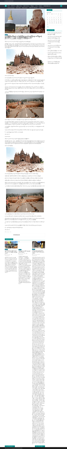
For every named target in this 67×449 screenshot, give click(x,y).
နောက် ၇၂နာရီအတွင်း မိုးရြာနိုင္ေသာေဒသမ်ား (55, 50)
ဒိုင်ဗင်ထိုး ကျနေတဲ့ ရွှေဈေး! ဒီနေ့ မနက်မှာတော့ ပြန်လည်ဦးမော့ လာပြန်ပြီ (54, 33)
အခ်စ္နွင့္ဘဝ (32, 5)
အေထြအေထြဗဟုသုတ (46, 5)
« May (48, 26)
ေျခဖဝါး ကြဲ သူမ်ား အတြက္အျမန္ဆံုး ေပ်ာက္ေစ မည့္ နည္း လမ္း (10, 446)
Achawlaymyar (14, 39)
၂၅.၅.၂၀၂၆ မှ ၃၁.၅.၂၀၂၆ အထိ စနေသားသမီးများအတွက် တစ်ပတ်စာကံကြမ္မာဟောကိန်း (54, 37)
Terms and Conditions (33, 7)
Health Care (18, 7)
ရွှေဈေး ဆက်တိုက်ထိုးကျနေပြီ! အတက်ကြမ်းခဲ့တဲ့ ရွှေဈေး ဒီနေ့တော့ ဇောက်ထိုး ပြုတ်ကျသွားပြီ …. (55, 58)
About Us (13, 5)
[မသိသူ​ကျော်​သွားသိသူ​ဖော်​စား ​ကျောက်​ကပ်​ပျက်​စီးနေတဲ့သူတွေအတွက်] (38, 244)
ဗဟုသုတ (6, 34)
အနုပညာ (40, 5)
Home (9, 5)
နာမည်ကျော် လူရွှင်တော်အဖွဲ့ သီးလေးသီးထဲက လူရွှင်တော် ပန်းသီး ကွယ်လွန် (54, 53)
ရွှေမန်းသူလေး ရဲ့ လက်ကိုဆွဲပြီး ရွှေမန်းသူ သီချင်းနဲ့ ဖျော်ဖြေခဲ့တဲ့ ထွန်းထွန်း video (54, 62)
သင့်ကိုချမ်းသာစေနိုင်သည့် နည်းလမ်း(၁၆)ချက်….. (24, 251)
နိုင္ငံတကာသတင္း (26, 5)
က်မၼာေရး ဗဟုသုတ (11, 7)
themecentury (20, 448)
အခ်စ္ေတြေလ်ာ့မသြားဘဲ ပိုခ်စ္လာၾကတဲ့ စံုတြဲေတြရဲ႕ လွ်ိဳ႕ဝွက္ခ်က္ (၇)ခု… (40, 446)
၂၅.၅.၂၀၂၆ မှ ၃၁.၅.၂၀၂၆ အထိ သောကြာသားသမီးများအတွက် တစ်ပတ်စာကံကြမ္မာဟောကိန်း (54, 42)
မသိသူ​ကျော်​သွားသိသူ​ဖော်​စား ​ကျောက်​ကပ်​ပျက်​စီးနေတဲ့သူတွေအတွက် (38, 252)
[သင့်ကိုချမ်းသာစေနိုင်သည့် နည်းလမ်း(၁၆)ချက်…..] (24, 245)
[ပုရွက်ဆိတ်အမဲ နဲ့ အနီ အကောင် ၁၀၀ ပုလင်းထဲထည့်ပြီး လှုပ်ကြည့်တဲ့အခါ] (11, 244)
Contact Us (41, 7)
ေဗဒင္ (36, 5)
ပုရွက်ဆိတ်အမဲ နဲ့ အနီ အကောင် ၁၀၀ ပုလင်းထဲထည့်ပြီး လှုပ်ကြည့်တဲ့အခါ (11, 252)
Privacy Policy (25, 7)
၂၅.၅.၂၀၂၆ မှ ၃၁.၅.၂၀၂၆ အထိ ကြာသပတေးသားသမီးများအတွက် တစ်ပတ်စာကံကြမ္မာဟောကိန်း (54, 47)
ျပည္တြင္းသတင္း (19, 5)
